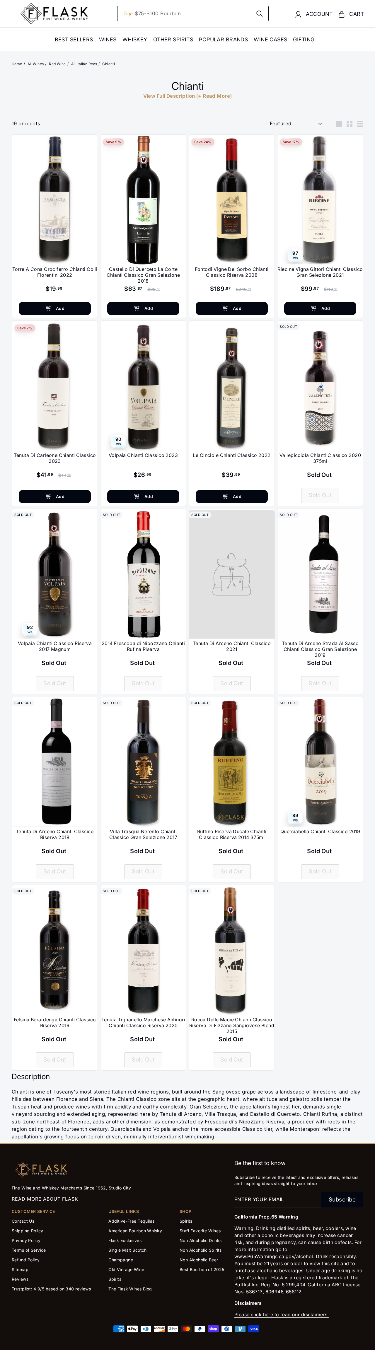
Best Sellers (74, 39)
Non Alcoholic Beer (199, 1259)
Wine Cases (270, 39)
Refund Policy (26, 1259)
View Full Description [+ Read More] (187, 96)
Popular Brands (223, 39)
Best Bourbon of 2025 (202, 1269)
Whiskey (134, 39)
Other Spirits (173, 39)
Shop (186, 1211)
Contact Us (23, 1221)
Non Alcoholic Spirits (201, 1250)
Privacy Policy (26, 1240)
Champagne (120, 1259)
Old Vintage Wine (126, 1269)
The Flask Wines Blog (130, 1288)
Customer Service (33, 1211)
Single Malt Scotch (128, 1250)
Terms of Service (29, 1250)
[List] (360, 124)
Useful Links (123, 1211)
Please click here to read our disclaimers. (281, 1314)
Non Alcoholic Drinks (201, 1240)
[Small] (349, 124)
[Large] (339, 124)
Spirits (114, 1279)
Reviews (20, 1279)
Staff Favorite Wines (200, 1230)
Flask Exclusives (125, 1240)
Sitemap (20, 1269)
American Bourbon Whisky (135, 1230)
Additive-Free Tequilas (131, 1221)
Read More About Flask (45, 1199)
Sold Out (320, 495)
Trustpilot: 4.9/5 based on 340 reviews (51, 1288)
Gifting (303, 39)
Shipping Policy (27, 1230)
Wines (108, 39)
